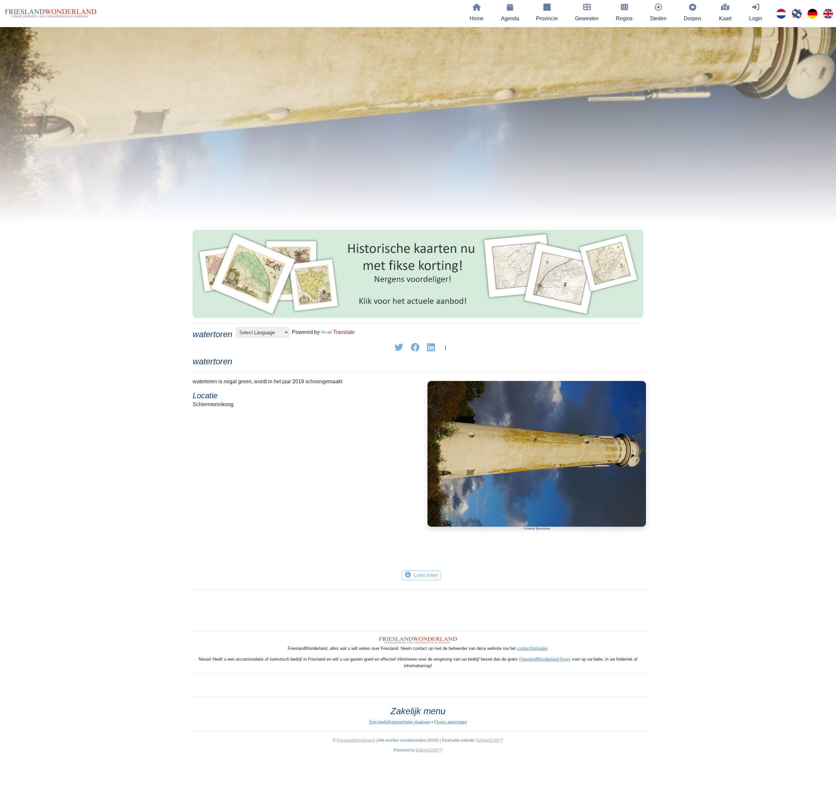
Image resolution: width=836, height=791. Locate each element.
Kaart (725, 18)
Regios (624, 18)
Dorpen (692, 18)
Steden (658, 18)
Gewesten (587, 18)
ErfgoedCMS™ (489, 740)
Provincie (547, 18)
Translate (344, 332)
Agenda (510, 18)
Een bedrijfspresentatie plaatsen (399, 721)
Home (477, 18)
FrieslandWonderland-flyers (545, 659)
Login (755, 18)
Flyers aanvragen (450, 721)
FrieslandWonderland (356, 740)
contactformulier (532, 648)
